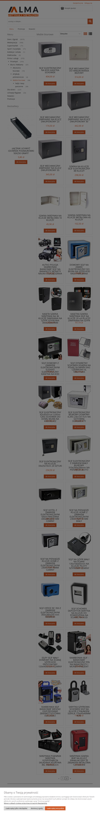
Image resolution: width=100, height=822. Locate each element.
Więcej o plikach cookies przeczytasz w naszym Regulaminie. (25, 803)
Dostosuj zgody (37, 808)
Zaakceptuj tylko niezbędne (16, 808)
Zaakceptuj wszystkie (55, 808)
